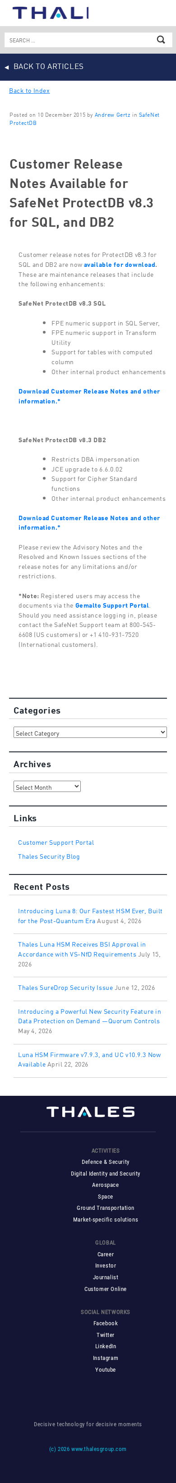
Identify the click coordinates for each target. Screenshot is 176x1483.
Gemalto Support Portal (112, 604)
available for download (120, 263)
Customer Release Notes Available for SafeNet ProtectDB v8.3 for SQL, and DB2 (81, 191)
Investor (105, 1265)
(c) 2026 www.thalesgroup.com (88, 1449)
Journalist (106, 1277)
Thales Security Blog (49, 855)
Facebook (105, 1323)
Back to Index (29, 89)
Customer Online (105, 1289)
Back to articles (49, 65)
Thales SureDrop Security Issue (65, 986)
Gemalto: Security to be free (48, 12)
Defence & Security (105, 1161)
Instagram (105, 1358)
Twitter (106, 1335)
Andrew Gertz (113, 114)
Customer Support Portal (56, 841)
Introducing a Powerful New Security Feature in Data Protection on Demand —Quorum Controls (90, 1015)
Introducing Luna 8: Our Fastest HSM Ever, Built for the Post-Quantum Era (90, 915)
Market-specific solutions (105, 1219)
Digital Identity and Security (105, 1173)
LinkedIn (105, 1346)
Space (105, 1196)
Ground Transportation (105, 1207)
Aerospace (105, 1184)
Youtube (105, 1369)
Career (105, 1254)
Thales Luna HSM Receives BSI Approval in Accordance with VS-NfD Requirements (82, 948)
